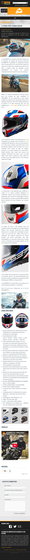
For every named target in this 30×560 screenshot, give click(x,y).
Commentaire (7, 499)
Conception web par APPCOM (21, 549)
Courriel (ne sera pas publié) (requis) (13, 490)
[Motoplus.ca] (5, 3)
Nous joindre (6, 549)
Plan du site (12, 549)
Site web (6, 495)
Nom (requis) (7, 485)
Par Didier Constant (6, 29)
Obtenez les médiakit (21, 5)
